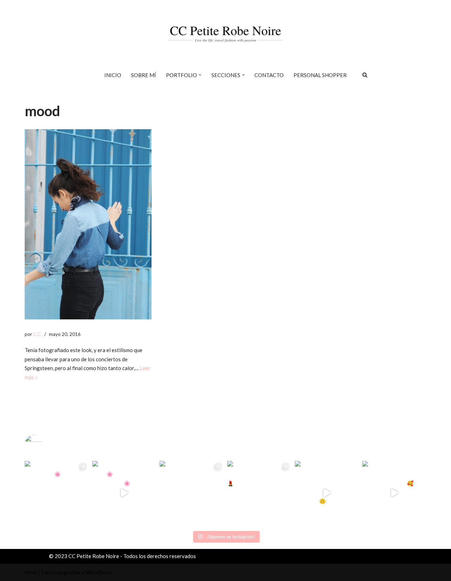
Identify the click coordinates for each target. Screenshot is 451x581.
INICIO (112, 75)
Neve (31, 572)
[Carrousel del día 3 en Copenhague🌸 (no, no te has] (57, 493)
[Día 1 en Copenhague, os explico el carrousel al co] (192, 493)
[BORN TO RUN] (88, 224)
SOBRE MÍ (143, 75)
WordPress (99, 572)
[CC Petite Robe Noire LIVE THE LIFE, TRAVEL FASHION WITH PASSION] (225, 34)
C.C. (37, 334)
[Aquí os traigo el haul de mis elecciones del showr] (394, 493)
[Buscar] (364, 74)
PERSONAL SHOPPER (320, 75)
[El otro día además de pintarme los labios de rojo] (259, 493)
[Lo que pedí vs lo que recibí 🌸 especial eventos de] (124, 493)
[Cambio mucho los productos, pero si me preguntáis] (327, 493)
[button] (200, 75)
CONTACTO (269, 75)
